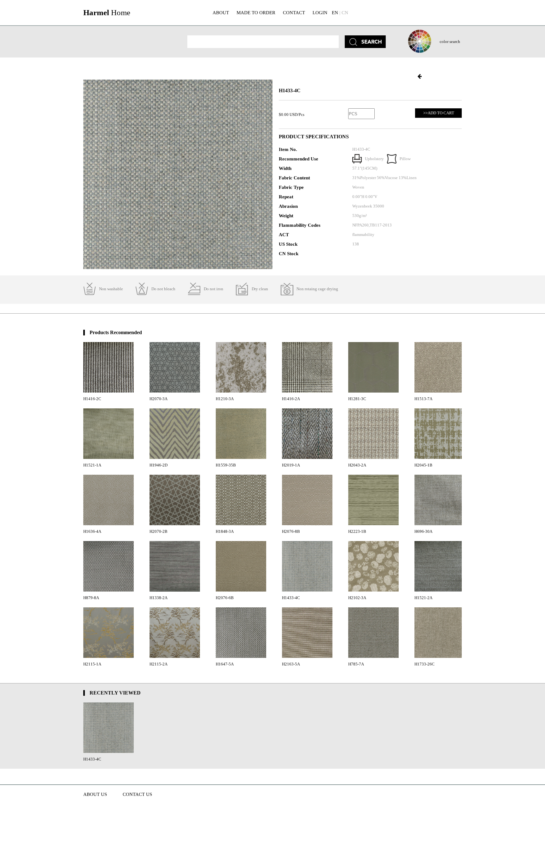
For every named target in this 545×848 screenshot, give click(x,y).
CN (345, 12)
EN (335, 12)
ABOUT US (95, 794)
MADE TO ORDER (256, 12)
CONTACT (294, 12)
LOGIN (320, 12)
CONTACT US (137, 794)
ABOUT (221, 12)
